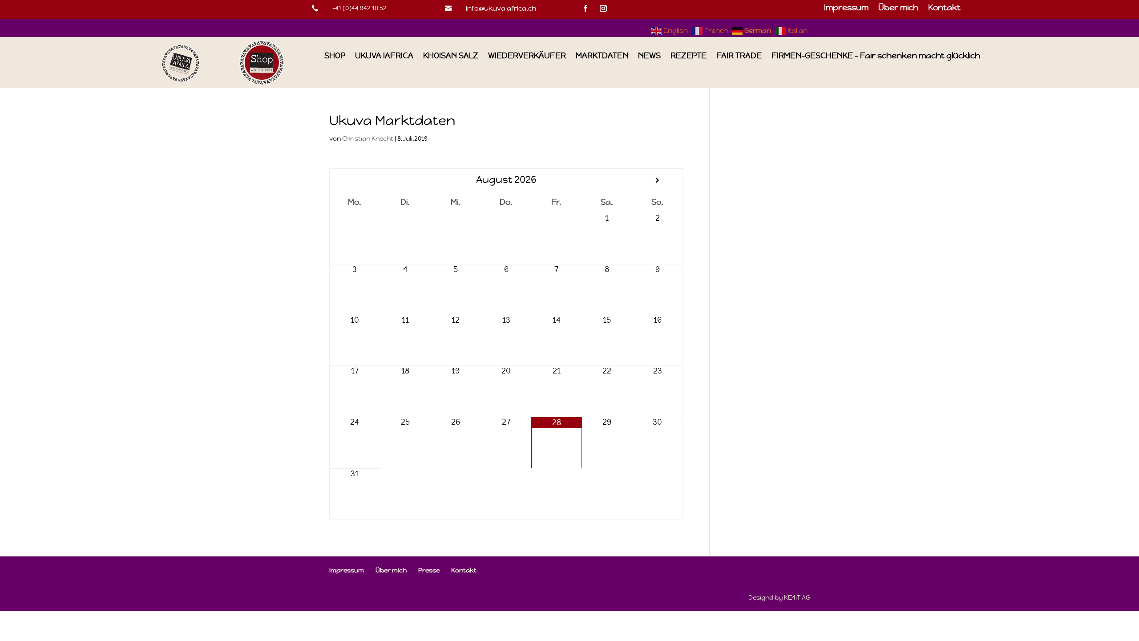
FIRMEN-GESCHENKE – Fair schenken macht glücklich (875, 56)
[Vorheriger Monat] (355, 180)
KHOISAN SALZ (450, 56)
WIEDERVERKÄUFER (527, 56)
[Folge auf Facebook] (585, 8)
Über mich (898, 8)
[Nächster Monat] (657, 180)
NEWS (649, 56)
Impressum (846, 8)
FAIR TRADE (739, 56)
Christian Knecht (367, 138)
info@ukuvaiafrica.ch (501, 8)
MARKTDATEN (602, 56)
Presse (429, 570)
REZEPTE (688, 56)
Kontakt (944, 8)
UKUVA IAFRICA (384, 56)
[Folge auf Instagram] (603, 8)
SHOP (334, 56)
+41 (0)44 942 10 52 (359, 8)
